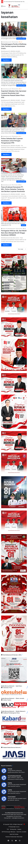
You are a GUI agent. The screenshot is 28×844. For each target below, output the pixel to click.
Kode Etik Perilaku (14, 834)
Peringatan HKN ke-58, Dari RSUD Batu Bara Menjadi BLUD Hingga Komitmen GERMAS (14, 233)
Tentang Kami (13, 829)
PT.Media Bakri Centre (14, 826)
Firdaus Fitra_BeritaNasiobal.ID (9, 228)
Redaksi (19, 829)
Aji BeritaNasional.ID (6, 42)
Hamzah (10, 769)
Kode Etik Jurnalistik (21, 831)
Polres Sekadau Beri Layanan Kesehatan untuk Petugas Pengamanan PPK (12, 141)
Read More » (6, 60)
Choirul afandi (11, 796)
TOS (8, 829)
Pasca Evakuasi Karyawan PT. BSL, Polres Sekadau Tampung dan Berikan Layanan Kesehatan (13, 189)
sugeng (10, 782)
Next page (20, 249)
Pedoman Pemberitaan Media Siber (14, 836)
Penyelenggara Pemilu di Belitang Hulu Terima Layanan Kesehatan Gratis (13, 46)
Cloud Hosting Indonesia (14, 775)
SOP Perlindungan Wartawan (8, 831)
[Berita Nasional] (14, 6)
